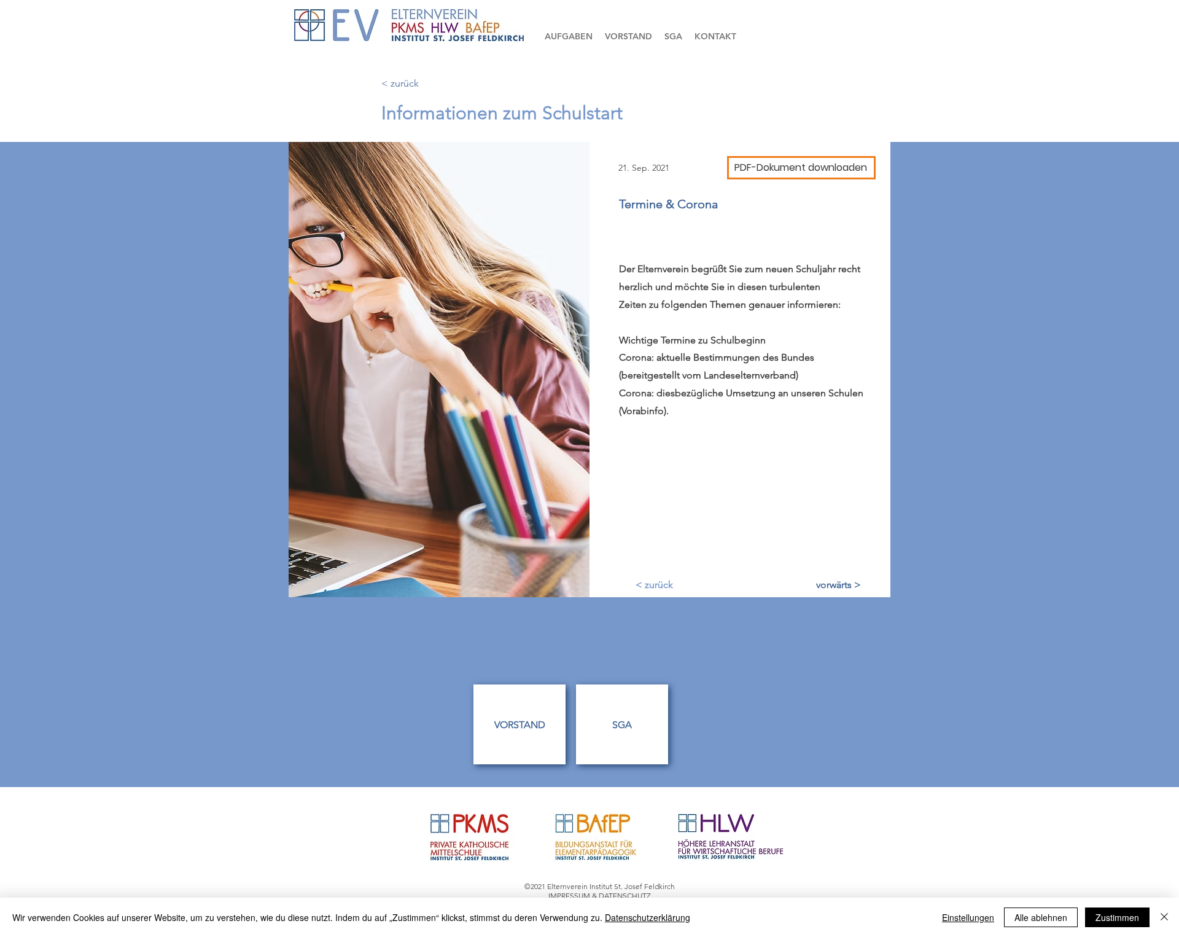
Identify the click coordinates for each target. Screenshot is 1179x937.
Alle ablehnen (1040, 917)
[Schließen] (1164, 917)
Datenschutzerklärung (647, 917)
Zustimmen (1117, 917)
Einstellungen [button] (968, 917)
